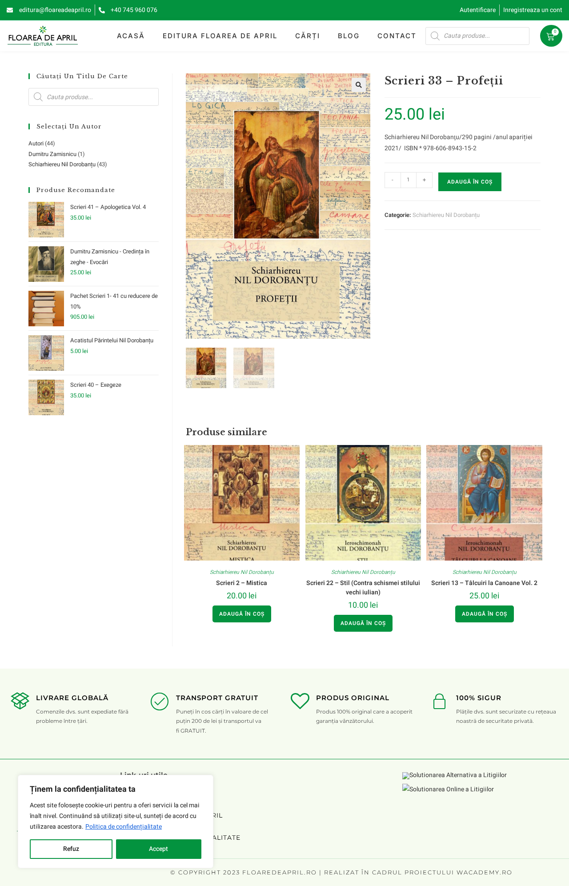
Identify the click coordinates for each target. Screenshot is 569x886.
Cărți (307, 36)
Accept (158, 849)
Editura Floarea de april (220, 36)
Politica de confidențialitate (123, 826)
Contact (397, 36)
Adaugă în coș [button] (241, 614)
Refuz (71, 849)
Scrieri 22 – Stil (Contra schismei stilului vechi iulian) (363, 587)
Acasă (131, 36)
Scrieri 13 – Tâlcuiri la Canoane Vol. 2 (484, 583)
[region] (115, 821)
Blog (349, 36)
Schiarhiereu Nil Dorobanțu (446, 215)
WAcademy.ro (485, 872)
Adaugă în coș (470, 182)
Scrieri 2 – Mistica (241, 583)
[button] (359, 85)
